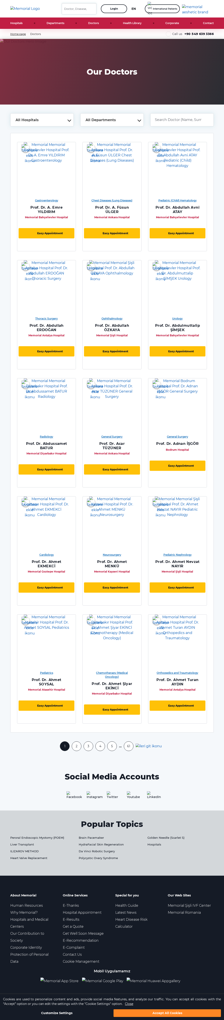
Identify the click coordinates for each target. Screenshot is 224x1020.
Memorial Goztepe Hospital (46, 571)
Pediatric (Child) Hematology (177, 200)
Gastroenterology (46, 200)
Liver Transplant (22, 844)
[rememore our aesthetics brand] (199, 8)
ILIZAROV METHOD (24, 851)
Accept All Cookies (167, 1013)
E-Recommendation (81, 940)
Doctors (93, 23)
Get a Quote (73, 926)
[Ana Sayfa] (25, 8)
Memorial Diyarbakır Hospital (46, 453)
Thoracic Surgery (46, 318)
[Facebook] (71, 796)
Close (129, 1004)
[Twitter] (112, 796)
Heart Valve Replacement (28, 858)
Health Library (132, 23)
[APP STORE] (61, 981)
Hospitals (16, 23)
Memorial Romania (184, 912)
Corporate (172, 23)
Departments (55, 23)
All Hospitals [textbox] (27, 120)
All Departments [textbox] (101, 120)
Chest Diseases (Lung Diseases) (111, 200)
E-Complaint (74, 947)
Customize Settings (56, 1013)
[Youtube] (132, 796)
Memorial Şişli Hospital (112, 335)
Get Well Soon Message (83, 933)
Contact (208, 23)
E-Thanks (71, 905)
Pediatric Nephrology (177, 554)
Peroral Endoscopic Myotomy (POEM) (37, 837)
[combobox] (42, 119)
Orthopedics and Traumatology (177, 672)
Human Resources (26, 905)
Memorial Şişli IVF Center (189, 905)
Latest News (125, 912)
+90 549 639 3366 (199, 34)
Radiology (46, 436)
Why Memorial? (24, 912)
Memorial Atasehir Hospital (46, 689)
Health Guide (126, 905)
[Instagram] (92, 796)
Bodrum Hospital (177, 449)
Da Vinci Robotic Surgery (97, 851)
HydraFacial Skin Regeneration (101, 844)
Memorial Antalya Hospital (46, 335)
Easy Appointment (50, 233)
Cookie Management (81, 961)
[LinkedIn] (152, 796)
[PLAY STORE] (102, 981)
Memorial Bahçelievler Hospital (46, 217)
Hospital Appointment (82, 912)
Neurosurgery (112, 554)
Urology (177, 318)
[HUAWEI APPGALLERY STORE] (155, 981)
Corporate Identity (26, 947)
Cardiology (46, 554)
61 (128, 746)
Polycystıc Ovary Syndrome (98, 858)
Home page (18, 34)
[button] (91, 8)
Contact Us (72, 954)
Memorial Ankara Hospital (112, 217)
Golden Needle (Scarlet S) (165, 837)
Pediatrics (46, 672)
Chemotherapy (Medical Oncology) (112, 674)
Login (114, 8)
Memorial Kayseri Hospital (112, 571)
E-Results (71, 919)
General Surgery (111, 436)
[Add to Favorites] (26, 148)
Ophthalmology (112, 318)
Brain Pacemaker (91, 837)
